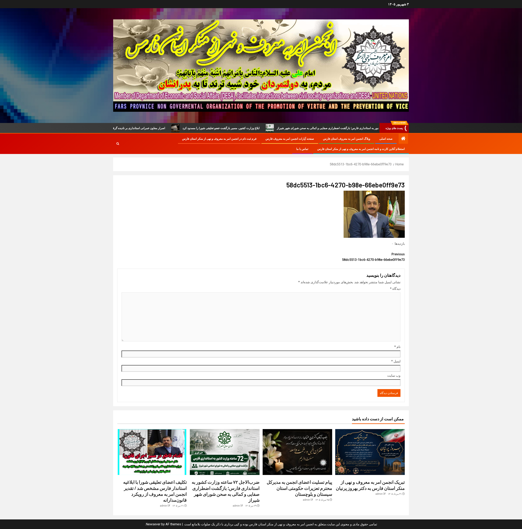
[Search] (117, 144)
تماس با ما (302, 149)
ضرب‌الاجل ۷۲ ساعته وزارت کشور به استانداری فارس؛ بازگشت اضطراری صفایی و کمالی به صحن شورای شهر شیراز (383, 128)
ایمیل (395, 361)
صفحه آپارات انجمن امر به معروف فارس (289, 138)
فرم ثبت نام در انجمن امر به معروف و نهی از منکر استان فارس (219, 138)
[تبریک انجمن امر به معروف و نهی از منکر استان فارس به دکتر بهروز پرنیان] (370, 452)
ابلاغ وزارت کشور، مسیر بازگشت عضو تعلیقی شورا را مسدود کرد (258, 128)
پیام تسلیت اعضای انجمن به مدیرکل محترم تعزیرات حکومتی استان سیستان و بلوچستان (299, 488)
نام (397, 347)
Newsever (153, 524)
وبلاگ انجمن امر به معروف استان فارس (346, 138)
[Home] (403, 139)
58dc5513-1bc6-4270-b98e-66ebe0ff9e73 (373, 257)
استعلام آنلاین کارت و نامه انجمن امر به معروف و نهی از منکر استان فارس (361, 149)
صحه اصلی (386, 138)
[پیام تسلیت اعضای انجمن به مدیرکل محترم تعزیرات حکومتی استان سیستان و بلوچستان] (297, 452)
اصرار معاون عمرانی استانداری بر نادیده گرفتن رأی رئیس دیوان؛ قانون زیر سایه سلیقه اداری (148, 128)
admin (379, 493)
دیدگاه (395, 289)
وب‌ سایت (393, 375)
